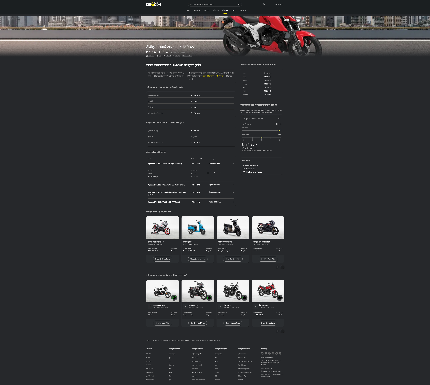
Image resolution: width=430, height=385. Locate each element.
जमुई (244, 91)
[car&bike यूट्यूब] (262, 353)
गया (244, 87)
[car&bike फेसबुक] (273, 353)
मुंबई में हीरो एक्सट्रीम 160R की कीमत (213, 76)
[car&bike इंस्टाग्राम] (269, 353)
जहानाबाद (245, 94)
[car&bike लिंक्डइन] (276, 353)
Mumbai (278, 4)
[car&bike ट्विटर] (266, 353)
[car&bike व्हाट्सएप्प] (280, 353)
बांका (244, 77)
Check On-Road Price (162, 259)
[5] (279, 140)
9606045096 (268, 368)
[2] (252, 140)
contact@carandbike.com (272, 371)
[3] (261, 140)
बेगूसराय (245, 80)
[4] (270, 140)
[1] (243, 140)
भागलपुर (245, 84)
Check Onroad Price (163, 323)
